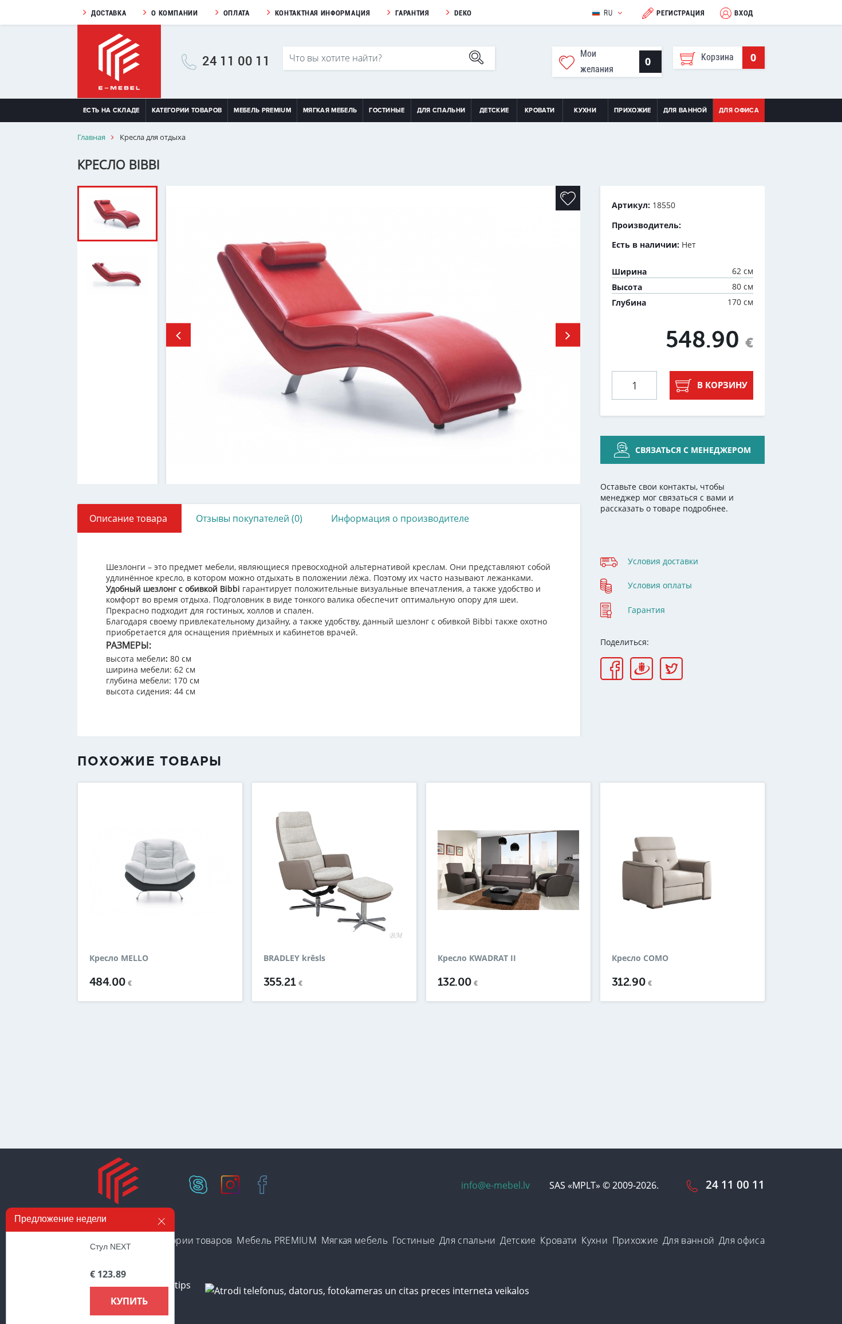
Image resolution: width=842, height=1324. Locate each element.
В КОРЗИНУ (722, 384)
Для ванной (685, 110)
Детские (494, 110)
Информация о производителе (400, 518)
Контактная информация (323, 13)
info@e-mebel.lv (495, 1185)
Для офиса (739, 110)
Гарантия (412, 13)
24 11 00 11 (236, 61)
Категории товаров (187, 110)
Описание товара (128, 518)
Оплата (236, 13)
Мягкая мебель (330, 110)
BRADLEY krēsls (294, 958)
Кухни (585, 110)
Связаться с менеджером (693, 449)
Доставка (108, 13)
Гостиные (387, 110)
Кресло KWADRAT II (477, 958)
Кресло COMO (640, 958)
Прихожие (632, 110)
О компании (174, 13)
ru (608, 13)
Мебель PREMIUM (262, 110)
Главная (91, 137)
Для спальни (441, 110)
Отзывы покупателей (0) (249, 518)
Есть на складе (111, 110)
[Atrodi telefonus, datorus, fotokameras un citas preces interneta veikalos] (367, 1290)
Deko (463, 13)
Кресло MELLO (118, 958)
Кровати (539, 110)
